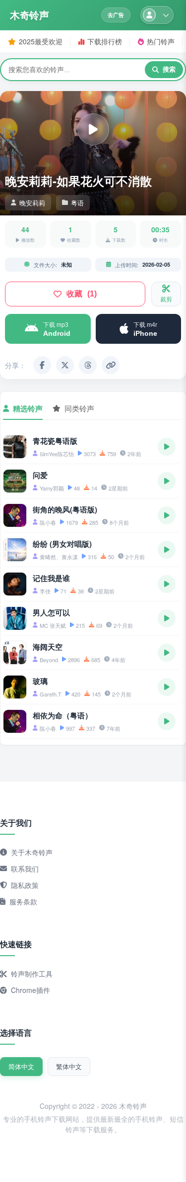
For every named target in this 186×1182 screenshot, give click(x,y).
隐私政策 (25, 885)
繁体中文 (69, 1066)
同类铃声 (79, 408)
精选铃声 (28, 408)
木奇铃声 (29, 15)
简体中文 (21, 1066)
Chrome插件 (30, 990)
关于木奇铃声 (32, 852)
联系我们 (25, 869)
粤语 (77, 202)
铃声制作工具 (32, 974)
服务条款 (23, 901)
